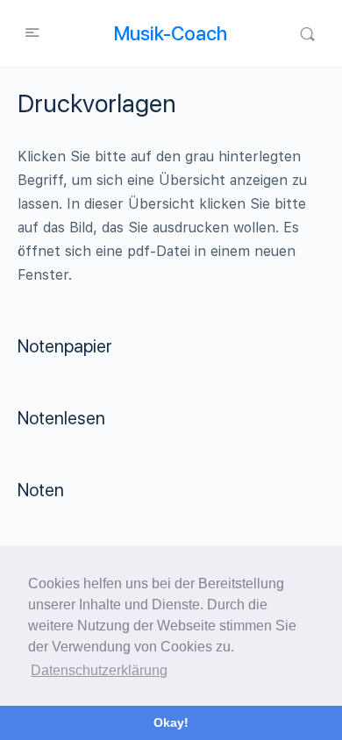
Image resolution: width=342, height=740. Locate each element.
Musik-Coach (170, 33)
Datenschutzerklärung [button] (99, 670)
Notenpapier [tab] (65, 346)
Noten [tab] (41, 490)
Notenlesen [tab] (61, 418)
